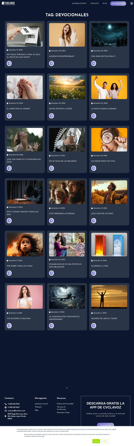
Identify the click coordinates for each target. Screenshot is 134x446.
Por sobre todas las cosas (19, 266)
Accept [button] (96, 441)
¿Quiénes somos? (79, 3)
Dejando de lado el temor (104, 318)
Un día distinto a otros (60, 109)
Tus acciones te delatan (18, 318)
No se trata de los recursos (63, 161)
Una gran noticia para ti (103, 56)
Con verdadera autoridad (62, 214)
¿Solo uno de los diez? (102, 214)
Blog (105, 3)
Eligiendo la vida (99, 266)
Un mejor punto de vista (103, 161)
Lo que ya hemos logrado (103, 109)
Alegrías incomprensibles (61, 56)
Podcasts (95, 3)
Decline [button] (105, 441)
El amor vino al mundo (18, 109)
